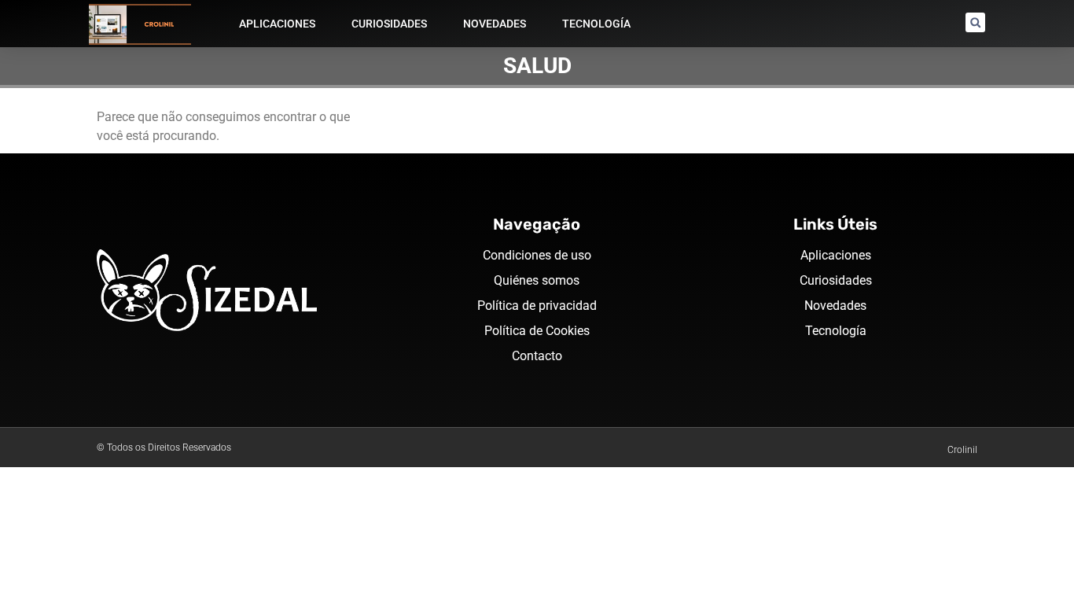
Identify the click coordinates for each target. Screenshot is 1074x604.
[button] (975, 22)
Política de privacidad (537, 305)
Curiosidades (389, 23)
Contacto (537, 355)
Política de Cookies (537, 330)
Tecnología (596, 23)
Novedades (494, 23)
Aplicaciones (277, 23)
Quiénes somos (536, 280)
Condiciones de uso (537, 255)
